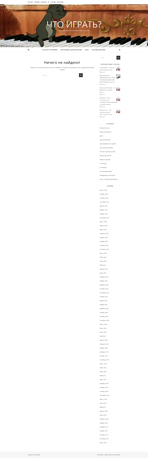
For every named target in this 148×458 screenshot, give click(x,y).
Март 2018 (103, 415)
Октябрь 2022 (104, 289)
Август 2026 (103, 190)
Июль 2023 (103, 257)
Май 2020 (103, 336)
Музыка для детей (105, 155)
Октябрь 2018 (104, 391)
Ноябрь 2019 (104, 356)
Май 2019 (103, 375)
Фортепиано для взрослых (71, 50)
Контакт (30, 2)
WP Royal (37, 455)
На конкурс (103, 163)
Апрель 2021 (104, 300)
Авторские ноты (105, 128)
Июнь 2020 (103, 332)
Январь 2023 (104, 281)
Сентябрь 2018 (104, 395)
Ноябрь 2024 (104, 214)
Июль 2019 (103, 368)
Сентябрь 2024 (104, 218)
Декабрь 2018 (104, 383)
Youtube (53, 2)
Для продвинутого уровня (108, 144)
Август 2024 (103, 222)
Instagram (60, 2)
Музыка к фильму (105, 159)
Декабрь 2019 (104, 352)
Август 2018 (103, 399)
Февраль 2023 (104, 277)
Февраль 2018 (104, 419)
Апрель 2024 (104, 225)
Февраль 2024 (104, 233)
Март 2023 (103, 273)
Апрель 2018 (104, 411)
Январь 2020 (104, 348)
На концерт (103, 167)
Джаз (101, 136)
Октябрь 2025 (104, 198)
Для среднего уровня (106, 147)
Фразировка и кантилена (107, 175)
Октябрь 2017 (104, 435)
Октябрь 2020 (104, 316)
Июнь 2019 (103, 371)
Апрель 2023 (104, 269)
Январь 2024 (104, 237)
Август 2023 (103, 253)
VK (48, 2)
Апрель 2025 (104, 206)
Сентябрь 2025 (104, 202)
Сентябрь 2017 (104, 439)
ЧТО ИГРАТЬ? (74, 24)
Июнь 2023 (103, 261)
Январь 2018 (104, 423)
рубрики (37, 2)
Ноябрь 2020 (104, 312)
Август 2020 (103, 324)
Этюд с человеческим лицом (108, 179)
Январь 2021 (104, 304)
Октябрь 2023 (104, 245)
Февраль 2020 (104, 344)
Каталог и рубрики (50, 50)
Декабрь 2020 (104, 308)
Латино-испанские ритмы (107, 151)
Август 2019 (103, 364)
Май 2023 (103, 265)
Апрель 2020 (104, 340)
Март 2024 (103, 229)
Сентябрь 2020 (104, 320)
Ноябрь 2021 (104, 296)
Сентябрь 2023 (104, 249)
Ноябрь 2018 (104, 387)
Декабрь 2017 (104, 427)
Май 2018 (103, 407)
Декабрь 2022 (104, 285)
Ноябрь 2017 (104, 431)
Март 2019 (103, 379)
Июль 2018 (103, 403)
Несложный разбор (106, 171)
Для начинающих (105, 140)
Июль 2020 (103, 328)
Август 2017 (103, 443)
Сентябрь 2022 (104, 293)
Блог (87, 50)
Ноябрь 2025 (104, 194)
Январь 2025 (104, 210)
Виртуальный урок (105, 132)
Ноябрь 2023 (104, 241)
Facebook (44, 2)
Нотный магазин (98, 50)
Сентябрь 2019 (104, 360)
